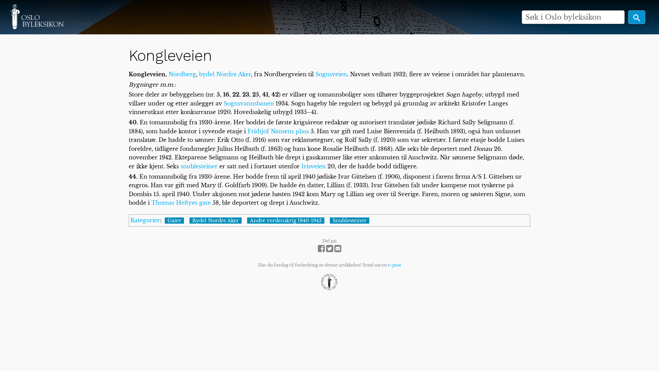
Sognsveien (331, 74)
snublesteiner (199, 166)
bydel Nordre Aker (225, 74)
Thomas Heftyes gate (181, 202)
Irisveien (313, 166)
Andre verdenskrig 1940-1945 (286, 220)
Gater (174, 220)
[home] (37, 16)
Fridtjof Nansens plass (278, 131)
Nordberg (182, 74)
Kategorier (145, 220)
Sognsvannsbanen (249, 103)
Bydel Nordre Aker (215, 220)
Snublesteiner (350, 220)
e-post (394, 265)
